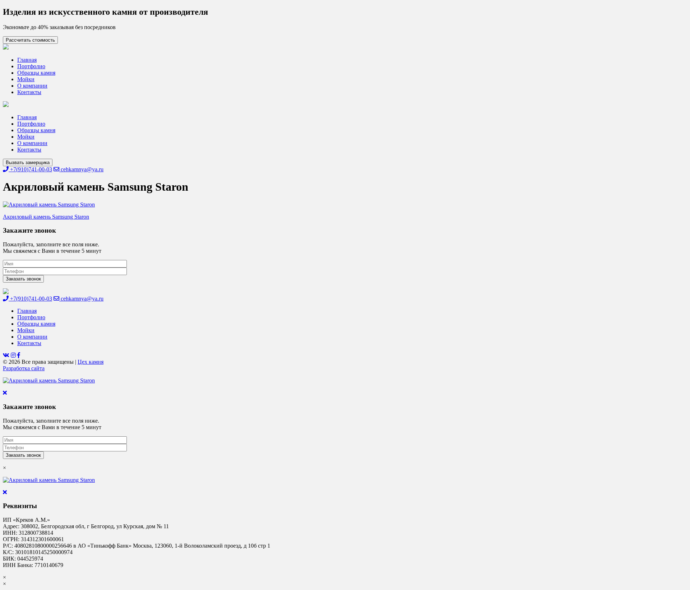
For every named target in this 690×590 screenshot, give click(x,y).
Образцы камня (36, 73)
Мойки (25, 79)
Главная (27, 60)
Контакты (29, 92)
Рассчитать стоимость (30, 40)
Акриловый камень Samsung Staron (46, 217)
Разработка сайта (24, 368)
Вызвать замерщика (28, 162)
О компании (32, 86)
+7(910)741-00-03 (30, 169)
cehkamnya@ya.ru (81, 169)
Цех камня (91, 362)
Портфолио (31, 66)
